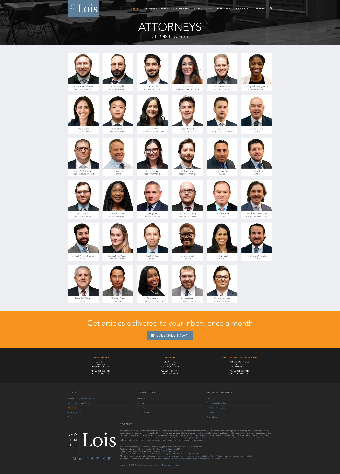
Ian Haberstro (117, 171)
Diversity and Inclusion (216, 403)
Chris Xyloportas (222, 298)
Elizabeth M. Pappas (117, 256)
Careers (259, 8)
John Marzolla (222, 213)
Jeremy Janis (222, 171)
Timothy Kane (256, 171)
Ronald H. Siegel (83, 298)
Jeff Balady (152, 86)
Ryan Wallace (187, 298)
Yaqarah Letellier (118, 213)
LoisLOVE (211, 398)
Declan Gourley (257, 128)
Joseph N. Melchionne (83, 256)
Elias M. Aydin (117, 86)
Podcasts (241, 8)
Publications (203, 8)
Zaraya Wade (153, 298)
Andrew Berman (222, 86)
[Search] (271, 8)
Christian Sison (118, 298)
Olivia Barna (187, 86)
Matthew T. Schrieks (257, 256)
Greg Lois (152, 213)
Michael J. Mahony (187, 213)
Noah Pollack (152, 256)
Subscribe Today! (172, 335)
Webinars (223, 8)
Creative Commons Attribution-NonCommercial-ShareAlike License (182, 458)
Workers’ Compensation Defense (167, 8)
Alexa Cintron (152, 128)
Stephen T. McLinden (257, 213)
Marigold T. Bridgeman (257, 86)
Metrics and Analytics (216, 408)
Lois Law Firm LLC (203, 438)
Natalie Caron (83, 128)
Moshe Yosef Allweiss (83, 86)
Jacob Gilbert (187, 128)
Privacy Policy (212, 417)
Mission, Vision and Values (79, 403)
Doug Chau (117, 128)
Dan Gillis (222, 128)
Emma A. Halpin (152, 171)
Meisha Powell (187, 256)
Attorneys (72, 408)
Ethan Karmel (83, 213)
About (135, 8)
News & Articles (75, 412)
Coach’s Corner (143, 412)
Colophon (211, 412)
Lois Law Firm (129, 446)
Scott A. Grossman (83, 171)
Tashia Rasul (222, 256)
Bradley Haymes (187, 171)
